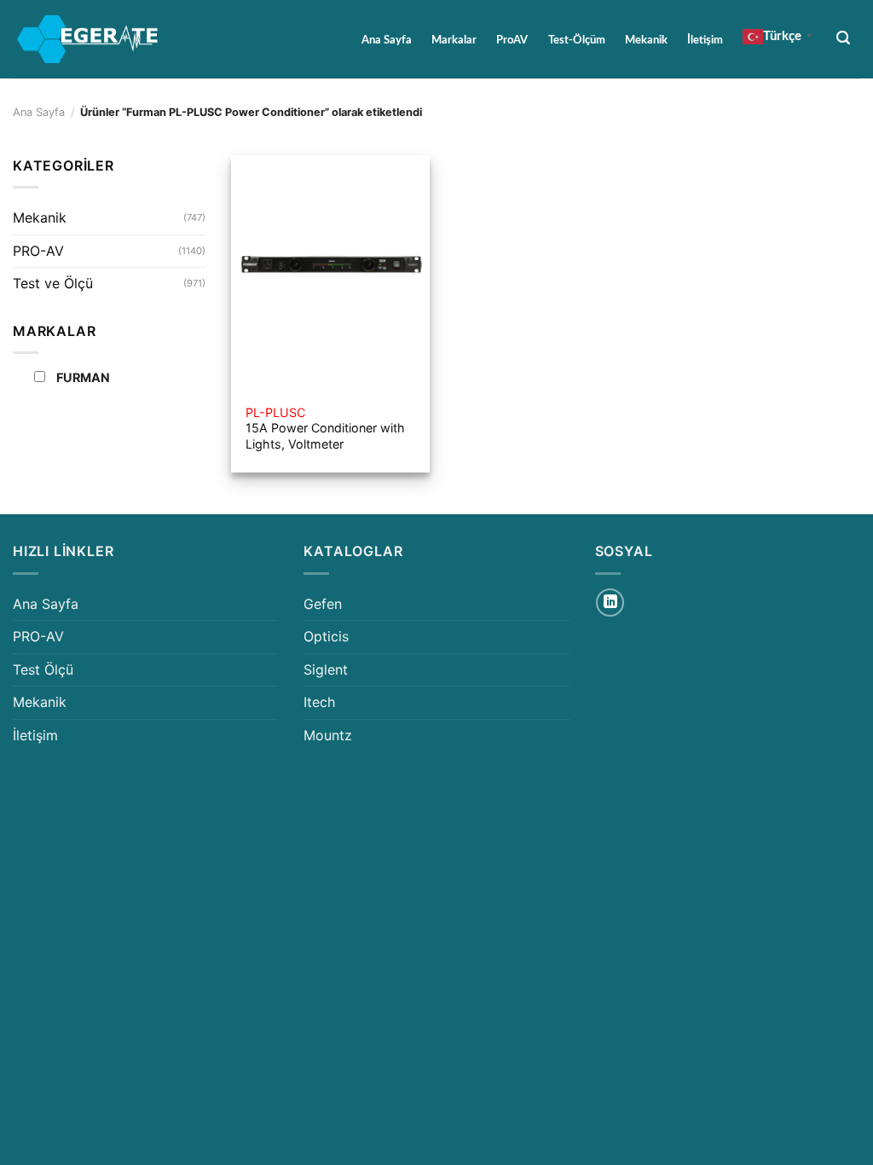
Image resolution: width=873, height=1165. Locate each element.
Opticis (326, 636)
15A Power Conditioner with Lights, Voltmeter (325, 428)
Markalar (454, 40)
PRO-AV (38, 250)
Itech (319, 701)
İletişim (705, 40)
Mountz (328, 735)
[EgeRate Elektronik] (88, 39)
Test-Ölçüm (576, 40)
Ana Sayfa (386, 40)
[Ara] (843, 38)
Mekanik (646, 40)
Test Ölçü (43, 669)
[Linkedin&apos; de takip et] (610, 602)
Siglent (326, 669)
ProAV (512, 40)
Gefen (323, 603)
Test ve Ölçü (53, 283)
